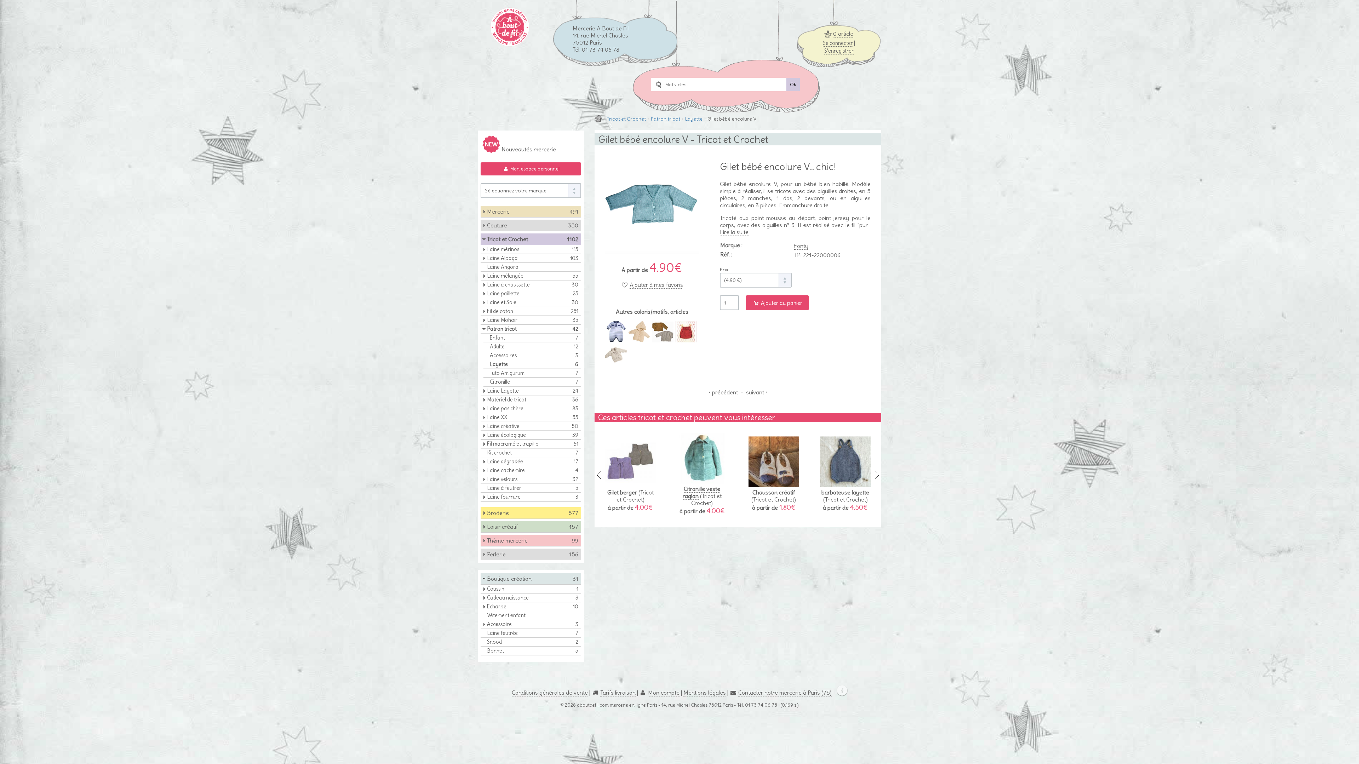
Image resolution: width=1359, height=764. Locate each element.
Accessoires (534, 355)
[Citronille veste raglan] (702, 480)
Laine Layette (532, 391)
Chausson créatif (773, 492)
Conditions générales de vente (550, 692)
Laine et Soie (532, 302)
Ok (793, 85)
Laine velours (532, 479)
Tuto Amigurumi (534, 373)
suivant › (756, 392)
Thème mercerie (532, 540)
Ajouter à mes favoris (656, 284)
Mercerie (532, 211)
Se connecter (838, 43)
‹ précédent (723, 392)
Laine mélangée (532, 276)
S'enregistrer (839, 51)
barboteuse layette (845, 492)
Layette (694, 119)
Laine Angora (502, 267)
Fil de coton (532, 311)
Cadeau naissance (532, 598)
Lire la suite (734, 232)
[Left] (599, 474)
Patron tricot (665, 119)
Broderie (532, 512)
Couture (532, 225)
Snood (532, 642)
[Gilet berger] (630, 483)
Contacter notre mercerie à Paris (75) (785, 692)
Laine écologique (532, 435)
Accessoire (532, 624)
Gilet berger (622, 492)
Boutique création (532, 578)
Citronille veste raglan (702, 492)
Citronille (534, 382)
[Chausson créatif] (774, 483)
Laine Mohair (532, 320)
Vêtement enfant (506, 615)
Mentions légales (704, 692)
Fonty (801, 245)
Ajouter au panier (780, 303)
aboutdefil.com (593, 705)
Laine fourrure (532, 497)
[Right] (877, 474)
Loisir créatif (532, 526)
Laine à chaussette (532, 285)
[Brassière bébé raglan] (662, 338)
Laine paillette (532, 293)
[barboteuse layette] (845, 483)
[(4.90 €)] (756, 280)
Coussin (532, 589)
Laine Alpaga (532, 258)
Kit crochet (532, 453)
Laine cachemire (532, 470)
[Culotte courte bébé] (686, 338)
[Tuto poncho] (639, 338)
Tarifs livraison (618, 692)
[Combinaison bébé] (616, 338)
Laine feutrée (532, 633)
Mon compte (664, 692)
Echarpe (532, 606)
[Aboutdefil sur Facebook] (840, 692)
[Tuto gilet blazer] (616, 362)
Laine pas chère (532, 408)
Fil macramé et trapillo (532, 444)
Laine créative (532, 426)
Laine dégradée (532, 461)
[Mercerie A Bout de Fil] (598, 119)
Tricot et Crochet (626, 119)
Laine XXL (532, 417)
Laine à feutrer (532, 488)
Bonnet (532, 651)
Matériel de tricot (532, 400)
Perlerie (532, 554)
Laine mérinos (532, 249)
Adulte (534, 346)
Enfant (534, 338)
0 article (843, 33)
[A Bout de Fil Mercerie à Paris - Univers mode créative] (510, 43)
